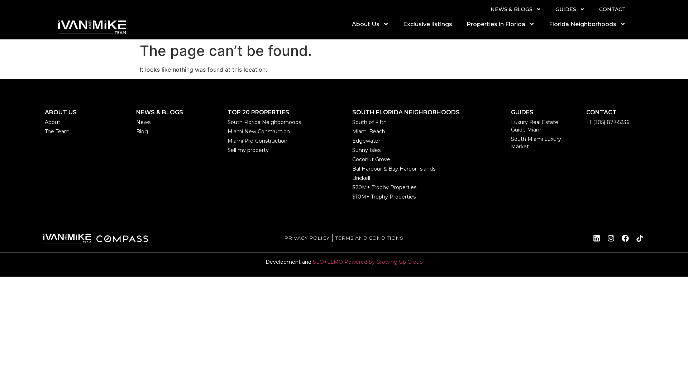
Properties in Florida (496, 24)
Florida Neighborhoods (582, 24)
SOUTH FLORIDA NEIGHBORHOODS (406, 112)
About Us (365, 24)
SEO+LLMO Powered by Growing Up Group (368, 262)
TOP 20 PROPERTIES (258, 112)
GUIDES (565, 9)
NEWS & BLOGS (511, 9)
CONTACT (612, 9)
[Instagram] (611, 238)
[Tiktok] (639, 238)
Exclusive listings (427, 24)
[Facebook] (625, 238)
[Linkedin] (596, 238)
